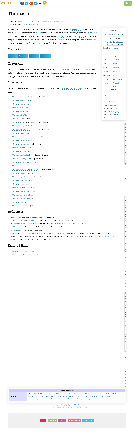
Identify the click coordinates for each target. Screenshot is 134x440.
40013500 (57, 399)
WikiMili (6, 3)
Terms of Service (74, 420)
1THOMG (111, 394)
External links (46, 56)
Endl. (29, 137)
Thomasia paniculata (19, 151)
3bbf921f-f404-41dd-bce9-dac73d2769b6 (79, 399)
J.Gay (114, 85)
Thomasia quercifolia (19, 169)
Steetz (117, 111)
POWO (109, 396)
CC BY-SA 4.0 (67, 406)
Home (43, 420)
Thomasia (52, 394)
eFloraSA (84, 394)
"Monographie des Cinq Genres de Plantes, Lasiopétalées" (45, 233)
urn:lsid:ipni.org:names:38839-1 (37, 399)
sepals (61, 40)
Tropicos (51, 399)
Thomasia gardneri (18, 122)
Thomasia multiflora (19, 148)
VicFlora (63, 399)
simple (62, 36)
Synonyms (113, 102)
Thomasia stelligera (19, 191)
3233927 (37, 396)
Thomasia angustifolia (19, 97)
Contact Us (52, 420)
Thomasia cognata (18, 104)
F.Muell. (30, 159)
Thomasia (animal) (31, 24)
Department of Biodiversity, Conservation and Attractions (67, 223)
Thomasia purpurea (18, 162)
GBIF (33, 396)
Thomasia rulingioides (19, 180)
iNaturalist (53, 396)
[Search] (45, 3)
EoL (96, 394)
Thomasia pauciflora (19, 155)
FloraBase (24, 223)
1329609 (100, 394)
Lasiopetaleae (117, 79)
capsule (40, 43)
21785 (29, 396)
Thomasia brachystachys (20, 100)
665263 (70, 394)
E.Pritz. (26, 108)
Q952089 (36, 394)
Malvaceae (116, 71)
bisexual (31, 40)
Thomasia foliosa (18, 115)
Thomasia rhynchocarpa (20, 173)
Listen (128, 3)
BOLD (66, 394)
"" (17, 217)
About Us (62, 420)
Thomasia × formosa (19, 119)
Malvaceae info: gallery (24, 251)
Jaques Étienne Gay (67, 69)
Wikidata (30, 394)
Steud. (30, 97)
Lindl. (116, 109)
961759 (104, 396)
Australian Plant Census (72, 88)
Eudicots (116, 60)
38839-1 (68, 396)
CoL (75, 394)
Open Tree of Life (95, 396)
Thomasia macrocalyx (19, 133)
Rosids (115, 64)
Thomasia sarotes (18, 184)
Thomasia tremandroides (20, 199)
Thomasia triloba (18, 202)
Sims (28, 188)
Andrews (30, 169)
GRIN (42, 396)
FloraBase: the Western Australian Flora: (29, 255)
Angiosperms (117, 56)
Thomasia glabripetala (20, 126)
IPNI (64, 396)
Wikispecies (44, 394)
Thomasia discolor (18, 111)
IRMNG (74, 396)
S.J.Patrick (31, 126)
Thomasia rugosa (18, 177)
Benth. (116, 114)
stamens (92, 40)
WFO (93, 399)
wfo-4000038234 (101, 399)
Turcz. (114, 106)
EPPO (106, 394)
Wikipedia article (76, 404)
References (34, 56)
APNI (57, 394)
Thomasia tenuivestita (125, 271)
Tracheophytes (118, 52)
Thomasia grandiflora (19, 129)
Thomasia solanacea (19, 188)
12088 (47, 396)
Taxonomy (13, 56)
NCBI (83, 396)
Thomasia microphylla (20, 140)
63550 (61, 394)
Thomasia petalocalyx (19, 159)
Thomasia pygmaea (19, 166)
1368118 (79, 396)
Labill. (28, 206)
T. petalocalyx (92, 33)
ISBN (101, 236)
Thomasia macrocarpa (19, 137)
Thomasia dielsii (18, 108)
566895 (59, 396)
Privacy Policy (88, 420)
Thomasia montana (19, 144)
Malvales (116, 67)
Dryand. (28, 162)
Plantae (115, 48)
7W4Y (78, 394)
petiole (14, 40)
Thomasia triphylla (18, 206)
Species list (23, 56)
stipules (81, 36)
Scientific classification (114, 42)
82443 (88, 396)
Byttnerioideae (118, 75)
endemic (39, 33)
